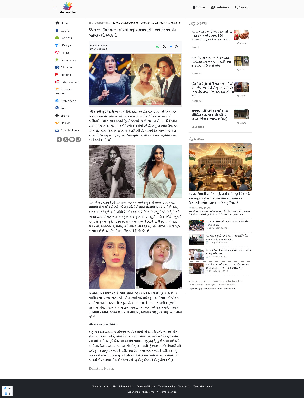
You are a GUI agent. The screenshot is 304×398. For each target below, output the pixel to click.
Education (66, 67)
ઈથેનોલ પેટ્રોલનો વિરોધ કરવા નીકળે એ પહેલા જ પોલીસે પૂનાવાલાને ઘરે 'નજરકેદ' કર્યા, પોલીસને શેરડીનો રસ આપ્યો (213, 90)
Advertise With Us (234, 281)
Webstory (222, 8)
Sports (64, 116)
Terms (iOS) (211, 285)
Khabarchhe (100, 45)
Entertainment (69, 82)
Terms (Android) (196, 285)
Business (66, 38)
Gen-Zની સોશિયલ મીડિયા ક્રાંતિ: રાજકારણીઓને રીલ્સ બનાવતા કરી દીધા (227, 223)
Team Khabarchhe (227, 285)
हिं (9, 393)
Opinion (65, 123)
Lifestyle (66, 45)
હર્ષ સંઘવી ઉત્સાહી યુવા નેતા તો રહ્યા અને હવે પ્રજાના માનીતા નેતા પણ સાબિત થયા (228, 252)
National (66, 75)
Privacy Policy (218, 281)
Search (243, 8)
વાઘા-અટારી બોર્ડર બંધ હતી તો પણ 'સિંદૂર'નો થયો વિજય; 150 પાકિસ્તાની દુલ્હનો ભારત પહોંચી (212, 36)
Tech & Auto (68, 101)
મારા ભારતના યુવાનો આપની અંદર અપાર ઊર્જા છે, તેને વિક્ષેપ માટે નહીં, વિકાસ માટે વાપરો (226, 237)
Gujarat (65, 31)
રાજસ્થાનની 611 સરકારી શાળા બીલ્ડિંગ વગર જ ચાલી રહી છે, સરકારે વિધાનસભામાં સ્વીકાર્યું (210, 115)
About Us (193, 281)
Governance (68, 60)
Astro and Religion (64, 92)
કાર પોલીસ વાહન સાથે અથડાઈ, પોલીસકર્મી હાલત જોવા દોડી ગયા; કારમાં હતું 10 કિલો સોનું (212, 62)
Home (200, 8)
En (9, 388)
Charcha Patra (69, 130)
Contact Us (204, 281)
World (64, 108)
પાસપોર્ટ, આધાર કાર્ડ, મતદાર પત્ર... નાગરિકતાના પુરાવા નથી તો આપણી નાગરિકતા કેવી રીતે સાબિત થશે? (227, 266)
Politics (65, 53)
